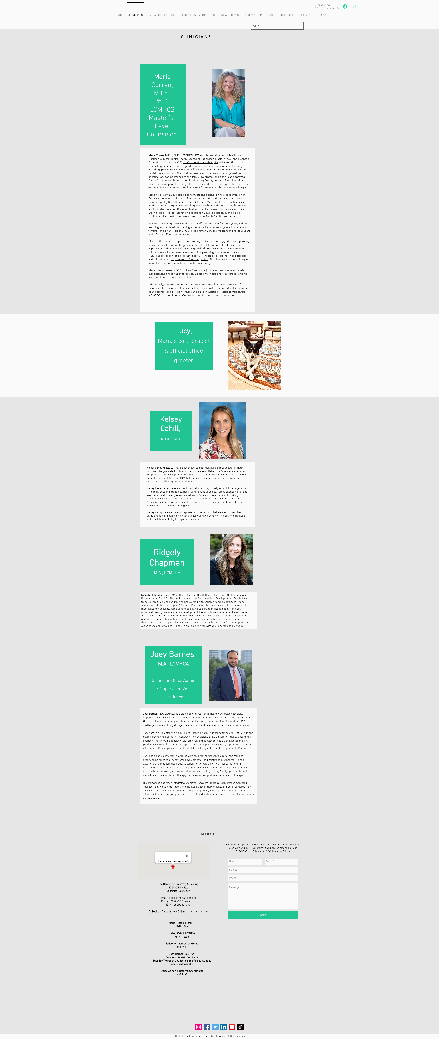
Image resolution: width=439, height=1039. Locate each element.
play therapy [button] (177, 519)
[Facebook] (207, 1027)
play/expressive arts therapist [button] (200, 162)
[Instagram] (198, 1027)
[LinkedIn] (223, 1027)
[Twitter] (215, 1027)
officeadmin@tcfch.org (182, 898)
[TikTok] (240, 1027)
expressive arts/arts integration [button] (189, 259)
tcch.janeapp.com (197, 911)
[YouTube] (232, 1027)
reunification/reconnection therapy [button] (169, 255)
